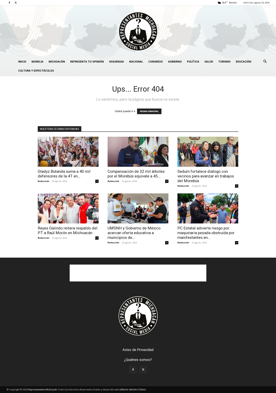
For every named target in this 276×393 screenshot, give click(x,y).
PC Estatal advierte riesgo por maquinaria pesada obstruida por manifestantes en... (206, 233)
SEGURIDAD (116, 61)
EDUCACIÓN (243, 61)
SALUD (208, 61)
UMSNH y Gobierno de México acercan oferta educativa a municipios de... (134, 233)
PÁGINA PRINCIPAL (149, 111)
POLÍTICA (193, 61)
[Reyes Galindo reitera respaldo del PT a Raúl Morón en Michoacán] (68, 208)
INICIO (22, 61)
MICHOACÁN (57, 61)
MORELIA (37, 61)
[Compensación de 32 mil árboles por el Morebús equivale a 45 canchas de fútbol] (138, 152)
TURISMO (224, 61)
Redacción (43, 181)
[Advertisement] (138, 273)
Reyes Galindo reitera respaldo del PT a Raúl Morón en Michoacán (67, 230)
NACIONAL (136, 61)
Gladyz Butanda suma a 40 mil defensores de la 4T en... (64, 173)
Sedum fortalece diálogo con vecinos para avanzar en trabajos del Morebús (205, 176)
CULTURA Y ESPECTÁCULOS (36, 70)
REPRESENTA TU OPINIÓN (87, 61)
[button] (264, 62)
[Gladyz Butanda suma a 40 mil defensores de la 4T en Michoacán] (68, 152)
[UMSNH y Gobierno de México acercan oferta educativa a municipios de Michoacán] (138, 208)
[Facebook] (9, 2)
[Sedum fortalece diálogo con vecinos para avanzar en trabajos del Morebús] (207, 152)
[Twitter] (15, 2)
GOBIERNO (175, 61)
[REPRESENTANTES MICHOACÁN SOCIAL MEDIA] (138, 31)
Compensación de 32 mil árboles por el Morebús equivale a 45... (136, 173)
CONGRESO (155, 61)
